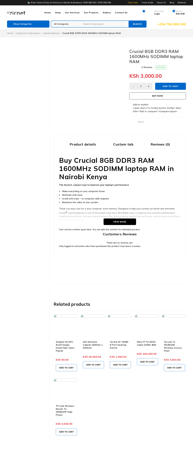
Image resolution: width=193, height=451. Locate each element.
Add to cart (170, 86)
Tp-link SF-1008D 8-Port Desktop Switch (119, 345)
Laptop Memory (51, 33)
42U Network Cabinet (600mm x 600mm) (93, 345)
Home (10, 33)
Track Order (147, 2)
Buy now (157, 96)
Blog (172, 2)
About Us (161, 2)
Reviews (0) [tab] (160, 144)
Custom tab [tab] (123, 144)
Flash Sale (133, 2)
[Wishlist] (139, 104)
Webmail (181, 2)
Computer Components (28, 33)
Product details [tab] (83, 144)
